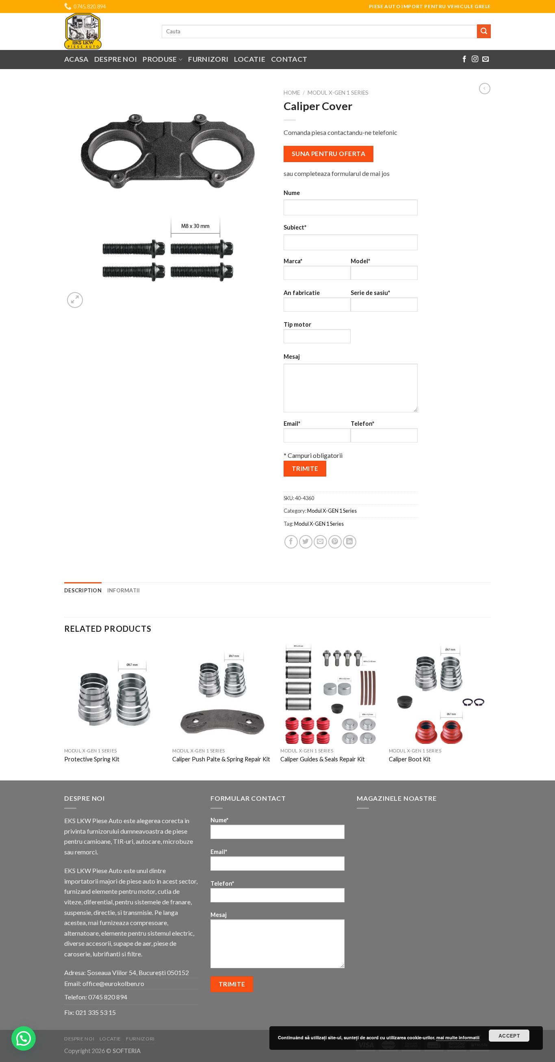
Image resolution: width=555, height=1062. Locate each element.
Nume (292, 192)
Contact (289, 59)
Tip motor (297, 324)
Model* (360, 261)
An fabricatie (302, 292)
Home (292, 92)
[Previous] (65, 711)
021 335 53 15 (96, 1012)
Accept (509, 1035)
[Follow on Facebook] (464, 59)
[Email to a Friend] (320, 541)
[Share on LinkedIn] (349, 541)
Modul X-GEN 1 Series (338, 92)
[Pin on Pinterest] (335, 541)
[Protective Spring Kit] (114, 694)
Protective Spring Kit (91, 759)
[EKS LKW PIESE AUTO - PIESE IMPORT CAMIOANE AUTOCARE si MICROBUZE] (107, 31)
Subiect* (295, 227)
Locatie (249, 59)
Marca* (293, 261)
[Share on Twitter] (305, 541)
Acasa (76, 59)
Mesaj (292, 356)
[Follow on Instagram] (475, 59)
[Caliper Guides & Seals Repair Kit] (330, 694)
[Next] (488, 711)
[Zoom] (75, 300)
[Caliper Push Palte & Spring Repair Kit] (222, 694)
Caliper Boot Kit (410, 759)
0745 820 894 (107, 997)
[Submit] (484, 31)
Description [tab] (83, 590)
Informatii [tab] (123, 590)
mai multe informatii (457, 1037)
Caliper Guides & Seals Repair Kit (322, 759)
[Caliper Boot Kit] (439, 694)
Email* (292, 423)
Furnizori (208, 59)
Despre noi (115, 59)
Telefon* (362, 423)
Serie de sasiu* (370, 292)
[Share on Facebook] (291, 541)
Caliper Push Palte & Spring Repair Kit (221, 759)
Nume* (219, 820)
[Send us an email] (485, 59)
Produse (160, 59)
